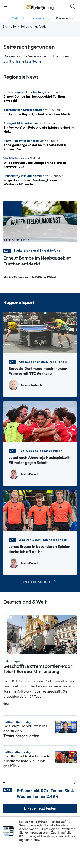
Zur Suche (33, 61)
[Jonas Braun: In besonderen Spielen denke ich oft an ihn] (40, 510)
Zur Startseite (13, 61)
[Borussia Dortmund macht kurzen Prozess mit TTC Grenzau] (40, 332)
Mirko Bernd (29, 474)
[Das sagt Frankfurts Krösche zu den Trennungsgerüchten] (66, 726)
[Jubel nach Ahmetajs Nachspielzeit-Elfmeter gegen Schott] (40, 421)
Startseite (9, 26)
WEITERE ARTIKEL (37, 581)
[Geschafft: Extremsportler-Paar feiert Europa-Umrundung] (42, 634)
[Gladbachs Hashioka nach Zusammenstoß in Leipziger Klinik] (66, 756)
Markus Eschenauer (16, 277)
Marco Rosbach (31, 385)
